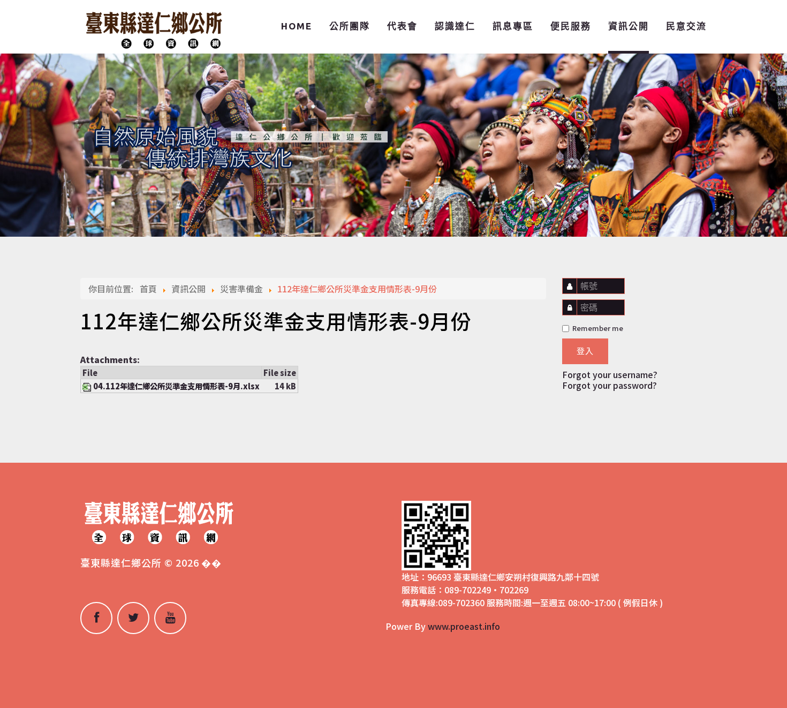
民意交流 (686, 26)
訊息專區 (513, 26)
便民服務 (570, 26)
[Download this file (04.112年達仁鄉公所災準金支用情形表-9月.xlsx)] (87, 385)
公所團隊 (349, 26)
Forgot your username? (609, 374)
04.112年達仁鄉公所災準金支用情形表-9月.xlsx (176, 385)
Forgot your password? (609, 385)
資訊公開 (628, 26)
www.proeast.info (464, 626)
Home (296, 26)
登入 (585, 351)
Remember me (597, 328)
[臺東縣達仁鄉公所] (152, 28)
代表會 (402, 26)
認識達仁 (455, 26)
